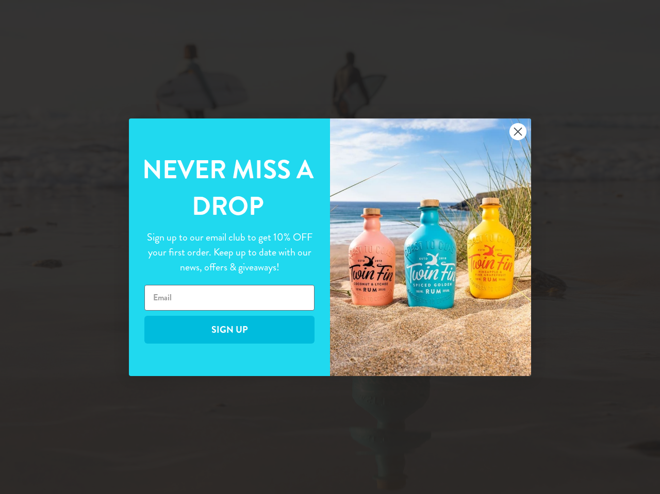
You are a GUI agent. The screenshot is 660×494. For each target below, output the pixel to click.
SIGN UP (229, 329)
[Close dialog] (518, 132)
